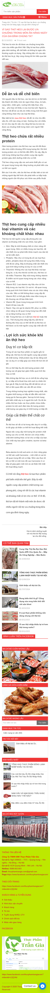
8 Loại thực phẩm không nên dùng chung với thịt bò (32, 614)
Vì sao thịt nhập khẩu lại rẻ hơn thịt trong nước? (33, 625)
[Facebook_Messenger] (42, 986)
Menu (44, 17)
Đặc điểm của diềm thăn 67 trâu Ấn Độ (27, 803)
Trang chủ (6, 22)
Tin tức (14, 22)
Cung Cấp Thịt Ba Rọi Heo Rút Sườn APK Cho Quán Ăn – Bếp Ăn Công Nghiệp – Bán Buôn (33, 552)
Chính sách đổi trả (11, 918)
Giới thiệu (8, 900)
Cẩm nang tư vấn (10, 733)
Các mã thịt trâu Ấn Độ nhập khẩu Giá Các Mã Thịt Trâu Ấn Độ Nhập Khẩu (27, 775)
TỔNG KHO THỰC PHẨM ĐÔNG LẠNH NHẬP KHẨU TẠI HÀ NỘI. (33, 574)
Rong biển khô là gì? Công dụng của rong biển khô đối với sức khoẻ (32, 601)
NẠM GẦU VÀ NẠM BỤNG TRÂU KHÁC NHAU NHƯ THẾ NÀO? (28, 794)
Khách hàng (9, 907)
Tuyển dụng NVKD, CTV (14, 915)
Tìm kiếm (42, 11)
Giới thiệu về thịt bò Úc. (30, 585)
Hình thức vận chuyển (13, 903)
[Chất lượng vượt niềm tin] (13, 4)
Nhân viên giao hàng (12, 922)
